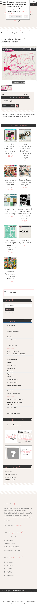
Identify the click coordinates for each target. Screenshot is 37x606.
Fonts (9, 376)
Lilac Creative (28, 603)
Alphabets (10, 374)
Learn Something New (11, 537)
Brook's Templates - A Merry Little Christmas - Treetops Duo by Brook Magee (25, 151)
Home (3, 31)
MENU (19, 21)
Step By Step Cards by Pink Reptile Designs (10, 212)
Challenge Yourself (9, 543)
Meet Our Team (8, 540)
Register (32, 4)
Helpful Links (10, 575)
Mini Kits (9, 362)
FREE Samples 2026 (13, 413)
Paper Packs (11, 368)
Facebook (9, 565)
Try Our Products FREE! (11, 547)
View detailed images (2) (19, 82)
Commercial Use (13, 31)
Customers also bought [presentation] (18, 125)
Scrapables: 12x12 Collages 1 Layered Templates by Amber (10, 245)
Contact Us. (18, 525)
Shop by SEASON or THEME (16, 354)
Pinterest (9, 568)
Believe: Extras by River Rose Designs (25, 182)
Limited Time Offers (13, 331)
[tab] (18, 125)
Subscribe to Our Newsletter (12, 550)
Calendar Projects (12, 382)
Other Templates (12, 407)
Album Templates (12, 405)
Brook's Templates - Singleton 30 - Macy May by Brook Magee (10, 149)
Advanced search (9, 312)
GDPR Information (10, 480)
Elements (23, 31)
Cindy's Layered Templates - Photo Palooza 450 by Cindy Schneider (25, 214)
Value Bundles (11, 340)
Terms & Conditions (11, 474)
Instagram (9, 562)
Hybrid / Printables (12, 379)
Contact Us (8, 471)
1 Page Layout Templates (14, 399)
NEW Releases (11, 325)
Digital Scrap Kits (12, 359)
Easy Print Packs (12, 365)
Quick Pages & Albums (14, 385)
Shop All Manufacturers (14, 425)
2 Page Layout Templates (14, 402)
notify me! (6, 101)
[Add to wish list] (17, 106)
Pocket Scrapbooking (13, 393)
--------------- (10, 328)
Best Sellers (10, 337)
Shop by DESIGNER (13, 351)
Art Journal (10, 391)
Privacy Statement (10, 477)
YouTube (9, 572)
